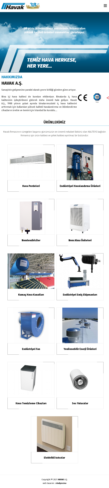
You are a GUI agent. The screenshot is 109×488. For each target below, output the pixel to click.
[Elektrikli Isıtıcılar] (54, 434)
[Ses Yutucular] (80, 380)
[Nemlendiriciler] (31, 217)
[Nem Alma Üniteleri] (80, 217)
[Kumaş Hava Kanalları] (31, 271)
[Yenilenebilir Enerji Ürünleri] (80, 325)
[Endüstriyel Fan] (31, 325)
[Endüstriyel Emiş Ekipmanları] (80, 271)
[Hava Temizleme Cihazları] (31, 380)
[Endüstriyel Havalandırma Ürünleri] (80, 162)
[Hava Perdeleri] (31, 162)
